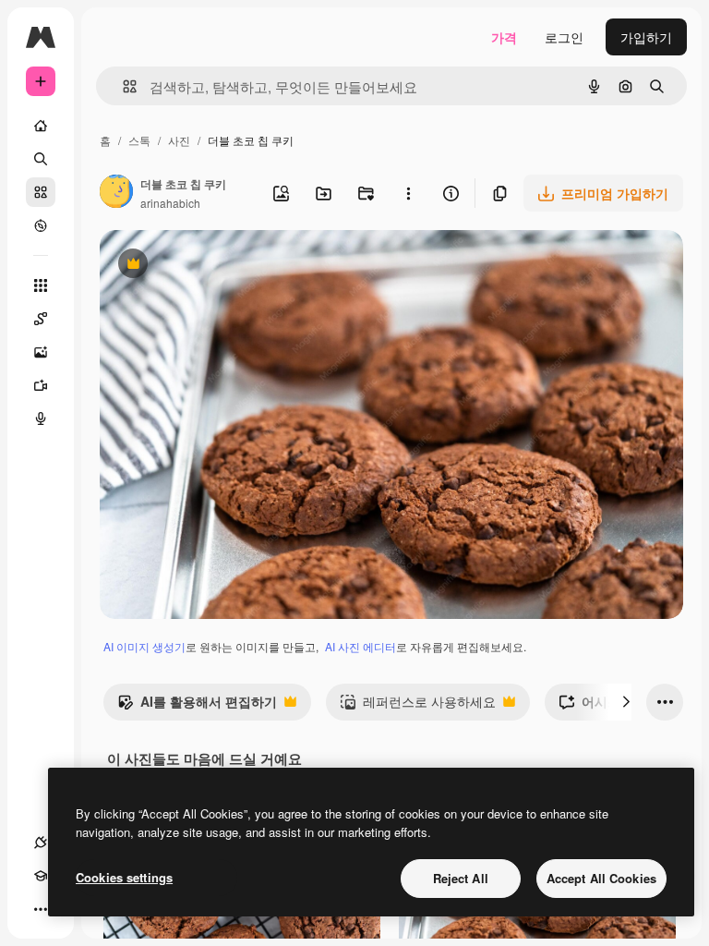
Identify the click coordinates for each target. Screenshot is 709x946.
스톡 (139, 140)
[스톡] (40, 192)
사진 (179, 140)
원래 (206, 265)
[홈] (40, 125)
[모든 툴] (40, 285)
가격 (504, 37)
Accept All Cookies (601, 878)
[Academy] (40, 876)
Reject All (460, 878)
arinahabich (170, 203)
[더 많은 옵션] (408, 193)
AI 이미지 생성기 (144, 646)
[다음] (626, 702)
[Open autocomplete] (122, 86)
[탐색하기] (40, 225)
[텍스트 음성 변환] (40, 418)
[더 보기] (40, 909)
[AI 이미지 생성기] (40, 352)
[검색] (40, 159)
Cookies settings (124, 877)
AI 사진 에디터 (360, 646)
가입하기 (646, 37)
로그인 (564, 37)
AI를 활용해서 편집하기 (197, 706)
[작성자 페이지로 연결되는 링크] (116, 193)
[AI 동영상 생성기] (40, 385)
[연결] (40, 842)
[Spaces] (40, 319)
